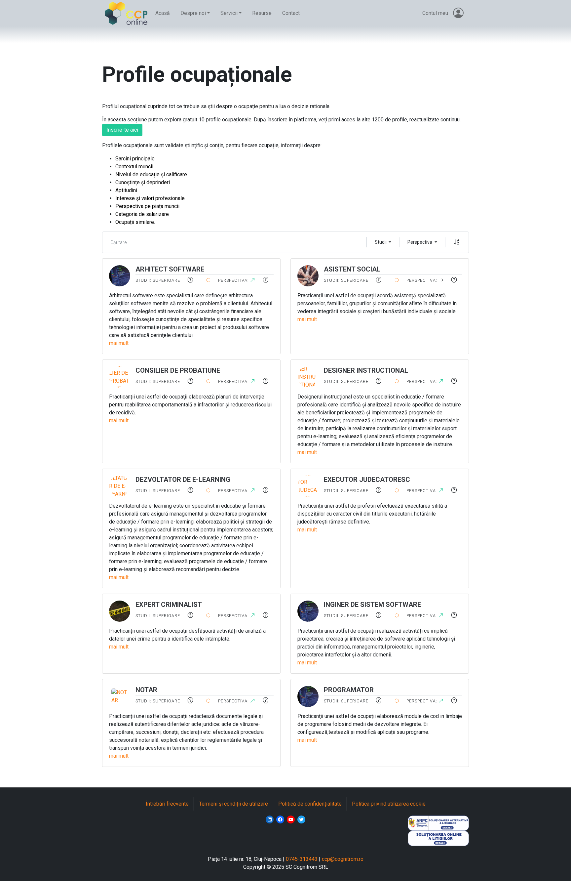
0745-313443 (302, 859)
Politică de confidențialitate (310, 804)
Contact (291, 13)
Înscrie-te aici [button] (122, 130)
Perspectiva (420, 242)
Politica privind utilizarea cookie (389, 804)
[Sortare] (454, 242)
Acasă (162, 13)
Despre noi (193, 13)
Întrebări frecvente (167, 804)
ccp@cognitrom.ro (342, 859)
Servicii (229, 13)
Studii (381, 242)
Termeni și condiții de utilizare (233, 804)
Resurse (262, 13)
